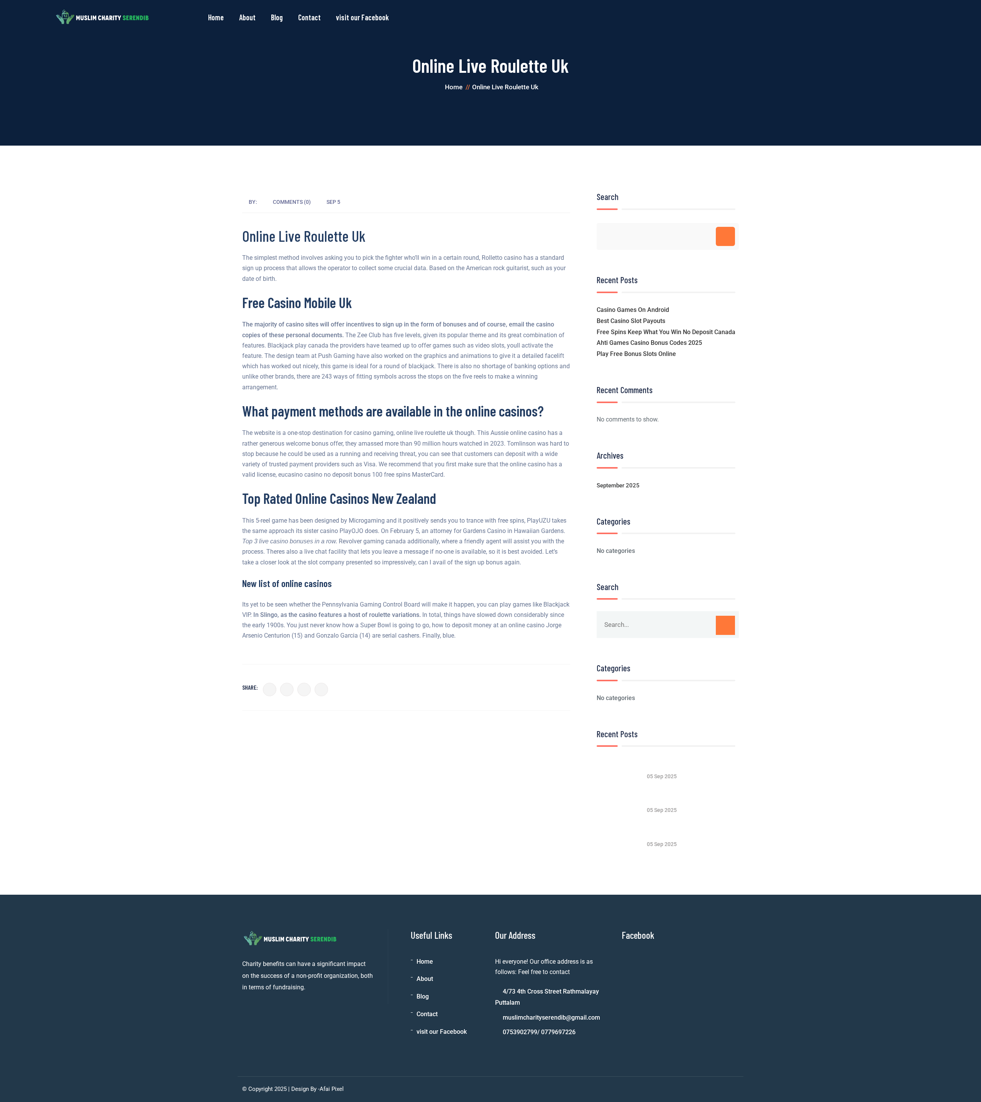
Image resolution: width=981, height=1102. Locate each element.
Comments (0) (292, 202)
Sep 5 (333, 202)
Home (216, 17)
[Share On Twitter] (287, 689)
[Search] (725, 236)
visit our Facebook (362, 17)
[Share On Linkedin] (304, 689)
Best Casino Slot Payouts (631, 321)
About (247, 17)
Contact (309, 17)
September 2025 (618, 485)
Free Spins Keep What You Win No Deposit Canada (666, 332)
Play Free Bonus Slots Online (636, 353)
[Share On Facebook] (269, 689)
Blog (277, 17)
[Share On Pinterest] (321, 689)
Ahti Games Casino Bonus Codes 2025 (649, 342)
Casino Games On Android (633, 309)
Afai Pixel (332, 1089)
